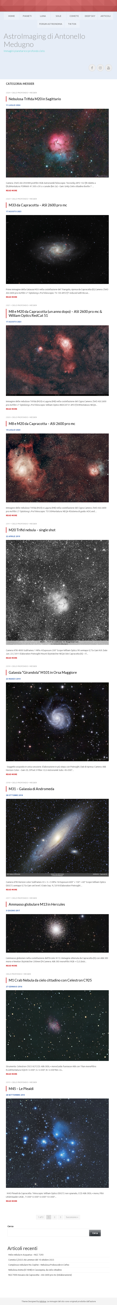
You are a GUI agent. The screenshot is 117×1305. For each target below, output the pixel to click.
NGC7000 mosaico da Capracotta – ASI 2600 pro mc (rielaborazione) (40, 1275)
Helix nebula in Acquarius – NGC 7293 (26, 1255)
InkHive (43, 1301)
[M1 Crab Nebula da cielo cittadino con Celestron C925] (57, 1025)
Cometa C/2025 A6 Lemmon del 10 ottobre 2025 (31, 1260)
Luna (43, 16)
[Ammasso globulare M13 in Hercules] (57, 933)
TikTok (72, 24)
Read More (11, 191)
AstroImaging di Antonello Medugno (44, 40)
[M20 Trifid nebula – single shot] (57, 592)
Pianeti (27, 16)
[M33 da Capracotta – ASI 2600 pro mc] (57, 249)
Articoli (106, 16)
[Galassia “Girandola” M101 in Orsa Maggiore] (57, 721)
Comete (74, 16)
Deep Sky (90, 16)
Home (11, 16)
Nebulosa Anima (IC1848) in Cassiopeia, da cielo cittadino (35, 1270)
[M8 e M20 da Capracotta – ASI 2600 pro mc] (57, 467)
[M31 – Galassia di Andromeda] (57, 837)
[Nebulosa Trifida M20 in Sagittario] (57, 143)
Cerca (10, 1226)
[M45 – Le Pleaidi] (57, 1143)
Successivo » (72, 1217)
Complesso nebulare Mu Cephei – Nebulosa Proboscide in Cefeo (38, 1265)
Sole (58, 16)
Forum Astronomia (50, 24)
